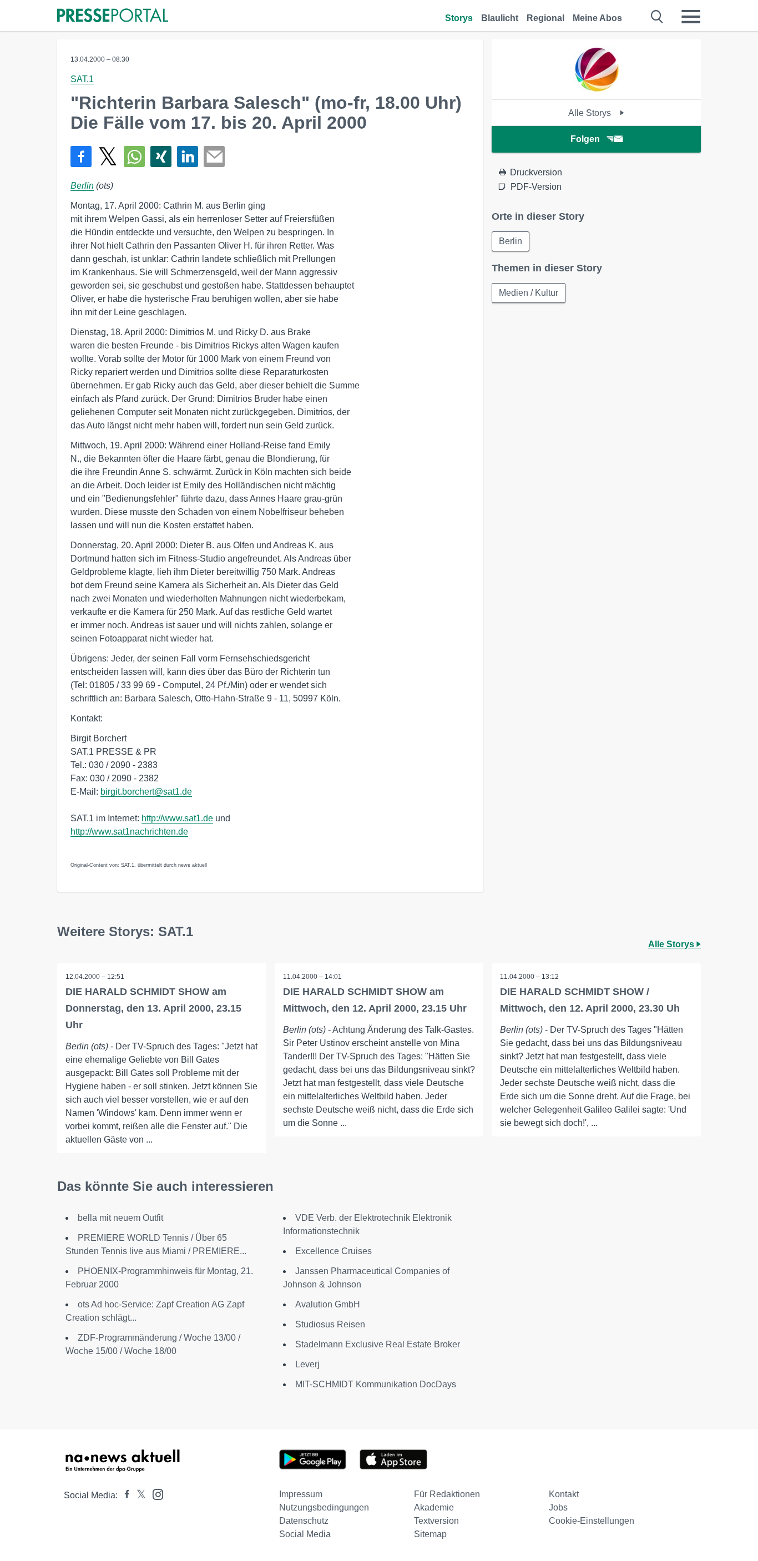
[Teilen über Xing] (160, 156)
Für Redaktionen (447, 1494)
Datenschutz (304, 1520)
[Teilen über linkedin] (187, 156)
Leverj (307, 1364)
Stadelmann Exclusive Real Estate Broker (377, 1344)
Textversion (436, 1520)
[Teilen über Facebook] (81, 156)
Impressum (300, 1494)
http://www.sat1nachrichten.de (129, 831)
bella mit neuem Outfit (120, 1217)
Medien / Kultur (528, 292)
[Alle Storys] (596, 89)
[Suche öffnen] (657, 16)
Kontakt (564, 1494)
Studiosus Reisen (330, 1324)
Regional (545, 18)
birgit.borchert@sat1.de (146, 791)
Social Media (305, 1534)
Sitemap (430, 1534)
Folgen (585, 139)
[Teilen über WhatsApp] (134, 156)
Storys (459, 18)
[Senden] (214, 156)
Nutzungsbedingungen (324, 1507)
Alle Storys (590, 113)
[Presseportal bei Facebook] (124, 1495)
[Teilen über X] (107, 156)
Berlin (82, 185)
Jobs (558, 1507)
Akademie (434, 1507)
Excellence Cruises (333, 1251)
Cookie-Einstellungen (591, 1520)
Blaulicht (499, 18)
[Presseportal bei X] (138, 1495)
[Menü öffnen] (691, 16)
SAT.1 (82, 79)
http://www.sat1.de (177, 818)
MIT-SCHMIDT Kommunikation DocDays (375, 1384)
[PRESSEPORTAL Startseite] (112, 16)
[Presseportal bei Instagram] (154, 1493)
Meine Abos (597, 18)
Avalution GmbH (327, 1304)
